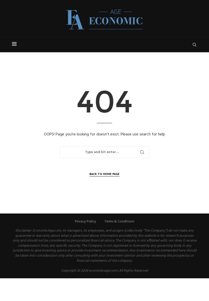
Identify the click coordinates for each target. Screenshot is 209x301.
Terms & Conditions (119, 221)
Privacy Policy (85, 221)
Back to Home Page (104, 174)
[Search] (194, 44)
